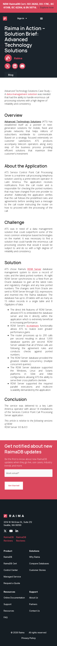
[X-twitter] (5, 531)
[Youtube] (11, 531)
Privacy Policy (28, 638)
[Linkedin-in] (16, 531)
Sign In (20, 18)
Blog (10, 74)
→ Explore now (45, 7)
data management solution (22, 94)
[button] (8, 66)
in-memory (33, 325)
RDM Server (34, 269)
